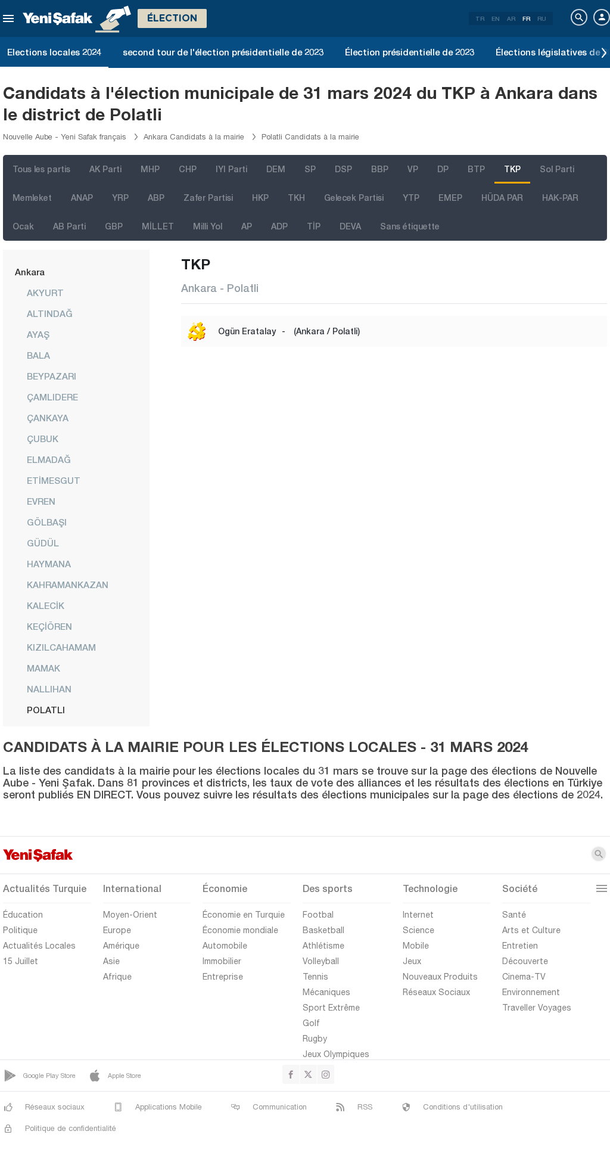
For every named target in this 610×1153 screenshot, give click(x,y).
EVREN (41, 501)
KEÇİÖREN (49, 626)
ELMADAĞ (49, 459)
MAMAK (43, 668)
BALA (38, 355)
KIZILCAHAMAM (61, 647)
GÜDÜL (43, 542)
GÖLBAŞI (47, 522)
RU (541, 18)
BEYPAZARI (51, 376)
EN (495, 18)
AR (511, 18)
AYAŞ (38, 334)
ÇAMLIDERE (52, 396)
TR (479, 18)
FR (526, 18)
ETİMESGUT (53, 480)
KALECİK (45, 605)
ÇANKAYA (48, 417)
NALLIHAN (49, 688)
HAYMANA (49, 563)
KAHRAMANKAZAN (67, 584)
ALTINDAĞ (50, 313)
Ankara (30, 271)
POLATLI (46, 709)
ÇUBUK (42, 438)
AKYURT (45, 292)
